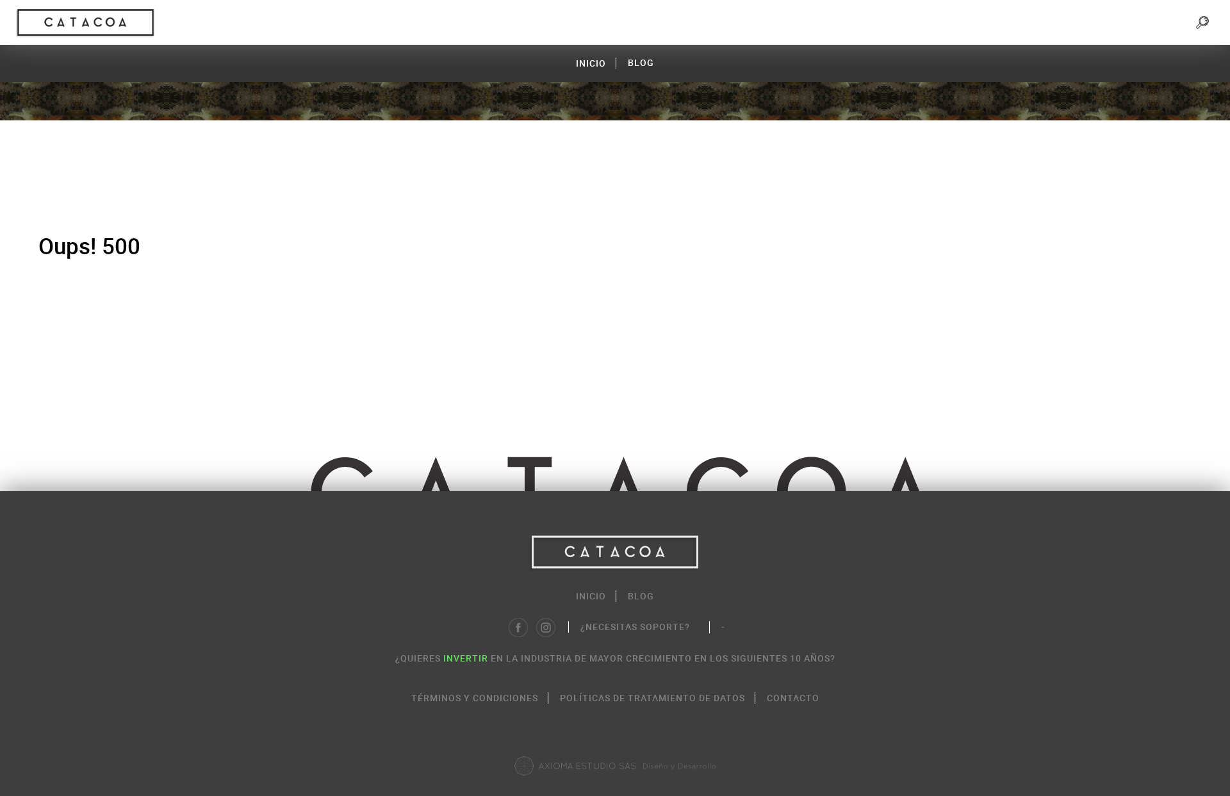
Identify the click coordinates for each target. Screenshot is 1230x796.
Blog (641, 62)
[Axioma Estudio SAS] (615, 766)
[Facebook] (518, 627)
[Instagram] (546, 627)
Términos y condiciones (474, 698)
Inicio (591, 63)
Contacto (793, 698)
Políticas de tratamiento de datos (652, 698)
